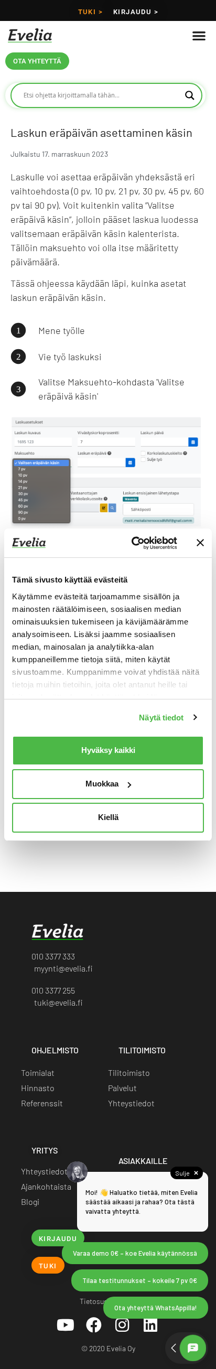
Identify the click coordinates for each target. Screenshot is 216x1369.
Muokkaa (101, 783)
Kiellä (108, 817)
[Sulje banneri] (200, 542)
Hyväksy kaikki (108, 750)
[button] (199, 35)
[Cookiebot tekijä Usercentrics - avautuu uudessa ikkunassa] (133, 543)
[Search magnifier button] (189, 95)
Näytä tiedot (161, 717)
